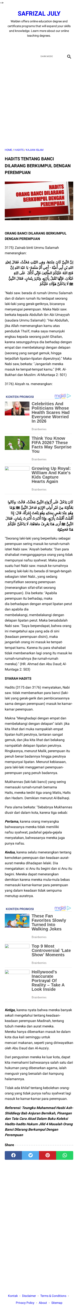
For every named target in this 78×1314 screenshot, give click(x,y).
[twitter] (34, 45)
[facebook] (23, 45)
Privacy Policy (25, 1302)
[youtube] (44, 45)
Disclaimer (29, 1296)
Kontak (13, 1296)
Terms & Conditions (53, 1296)
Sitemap (56, 1302)
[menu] (7, 56)
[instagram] (54, 45)
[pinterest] (47, 1155)
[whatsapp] (64, 1155)
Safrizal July (39, 13)
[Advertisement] (39, 104)
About (43, 1302)
